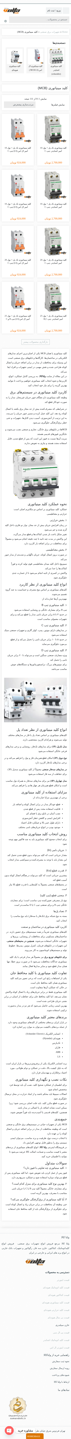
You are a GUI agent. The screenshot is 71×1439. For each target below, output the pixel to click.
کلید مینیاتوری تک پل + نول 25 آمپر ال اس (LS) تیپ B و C (18, 317)
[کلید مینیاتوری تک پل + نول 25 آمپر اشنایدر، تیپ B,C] (53, 297)
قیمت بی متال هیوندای (58, 1317)
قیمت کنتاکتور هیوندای (58, 1295)
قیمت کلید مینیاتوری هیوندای (55, 1302)
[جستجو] (12, 19)
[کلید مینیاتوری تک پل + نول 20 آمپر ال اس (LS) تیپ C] (17, 241)
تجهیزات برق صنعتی (50, 32)
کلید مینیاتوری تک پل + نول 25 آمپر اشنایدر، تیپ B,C (53, 317)
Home (65, 32)
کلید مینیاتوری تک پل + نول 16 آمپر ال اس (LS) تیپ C (18, 205)
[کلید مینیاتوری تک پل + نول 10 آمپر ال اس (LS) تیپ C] (17, 129)
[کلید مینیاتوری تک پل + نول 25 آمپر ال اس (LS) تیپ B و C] (17, 297)
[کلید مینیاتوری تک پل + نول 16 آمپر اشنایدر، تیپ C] (53, 185)
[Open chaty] (9, 1430)
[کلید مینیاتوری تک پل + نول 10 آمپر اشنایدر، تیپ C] (53, 129)
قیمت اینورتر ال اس (59, 1347)
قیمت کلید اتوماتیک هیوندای (56, 1287)
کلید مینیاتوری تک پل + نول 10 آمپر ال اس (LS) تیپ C (18, 149)
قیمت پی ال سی (61, 1332)
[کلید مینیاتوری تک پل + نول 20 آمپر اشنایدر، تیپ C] (53, 241)
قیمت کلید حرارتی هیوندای (56, 1310)
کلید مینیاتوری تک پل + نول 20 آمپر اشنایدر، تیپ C (53, 261)
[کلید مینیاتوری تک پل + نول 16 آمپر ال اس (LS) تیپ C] (17, 185)
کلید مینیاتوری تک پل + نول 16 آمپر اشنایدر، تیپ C (53, 205)
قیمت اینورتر (63, 1280)
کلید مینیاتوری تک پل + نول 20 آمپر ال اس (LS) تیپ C (18, 261)
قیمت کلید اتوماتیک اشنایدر (56, 1340)
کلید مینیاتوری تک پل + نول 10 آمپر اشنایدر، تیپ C (53, 149)
